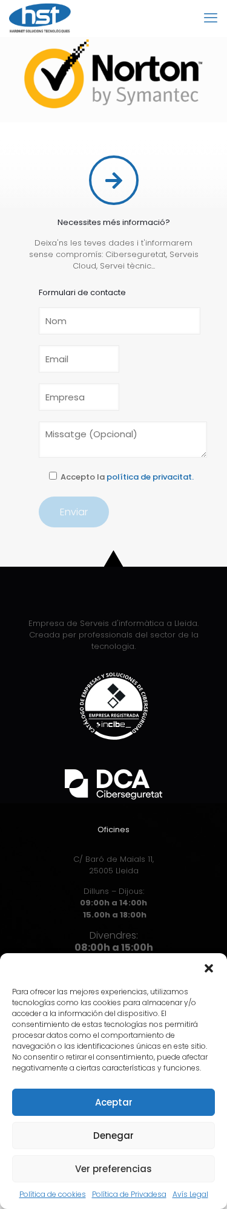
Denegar (113, 1135)
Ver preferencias (113, 1168)
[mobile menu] (210, 18)
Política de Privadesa (129, 1194)
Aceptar (114, 1102)
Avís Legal (190, 1194)
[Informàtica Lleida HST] (40, 18)
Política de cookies (52, 1194)
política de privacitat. (150, 477)
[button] (209, 968)
